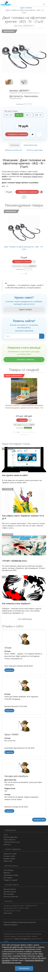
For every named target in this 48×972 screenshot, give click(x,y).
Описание (14, 145)
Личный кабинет (10, 889)
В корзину (23, 420)
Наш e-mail (8, 913)
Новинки (7, 873)
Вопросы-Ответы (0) (13, 150)
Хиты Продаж (8, 870)
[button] (42, 3)
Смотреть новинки (25, 359)
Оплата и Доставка (35, 150)
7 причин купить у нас (12, 842)
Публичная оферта (10, 925)
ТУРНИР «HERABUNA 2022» (14, 561)
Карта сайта (8, 861)
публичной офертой (22, 939)
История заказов (10, 892)
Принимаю (24, 968)
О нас (6, 835)
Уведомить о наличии (17, 134)
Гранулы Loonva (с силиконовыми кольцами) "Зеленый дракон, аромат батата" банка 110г (24, 406)
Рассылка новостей (11, 896)
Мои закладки (9, 894)
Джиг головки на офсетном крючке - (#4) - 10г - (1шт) (24, 248)
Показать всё (39, 819)
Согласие (6, 960)
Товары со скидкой (10, 880)
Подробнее (9, 670)
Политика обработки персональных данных (20, 922)
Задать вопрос (25, 309)
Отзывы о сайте (9, 856)
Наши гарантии (9, 840)
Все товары (8, 877)
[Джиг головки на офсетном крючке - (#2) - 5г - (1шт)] (24, 53)
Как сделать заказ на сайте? (15, 475)
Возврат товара (9, 858)
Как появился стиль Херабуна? (16, 603)
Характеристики (30, 145)
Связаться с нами (10, 854)
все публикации (25, 619)
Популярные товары (11, 875)
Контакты (7, 844)
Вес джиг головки (11, 111)
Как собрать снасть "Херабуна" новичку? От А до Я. (23, 517)
